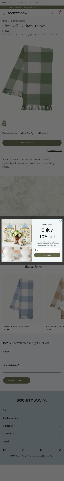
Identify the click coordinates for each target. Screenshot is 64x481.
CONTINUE (47, 255)
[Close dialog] (60, 221)
